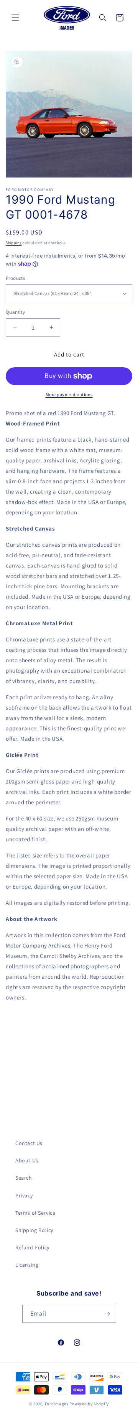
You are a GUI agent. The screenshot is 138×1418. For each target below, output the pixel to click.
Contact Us (29, 1143)
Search (23, 1177)
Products (15, 278)
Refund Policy (32, 1247)
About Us (26, 1160)
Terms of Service (35, 1212)
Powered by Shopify (89, 1403)
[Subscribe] (107, 1314)
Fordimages (57, 1403)
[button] (15, 17)
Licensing (26, 1264)
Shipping (14, 242)
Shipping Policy (34, 1230)
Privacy (24, 1195)
